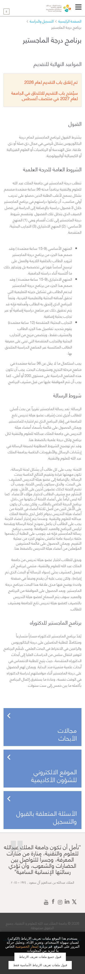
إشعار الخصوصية (26, 946)
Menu (78, 7)
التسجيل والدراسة (42, 21)
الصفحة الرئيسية (69, 21)
